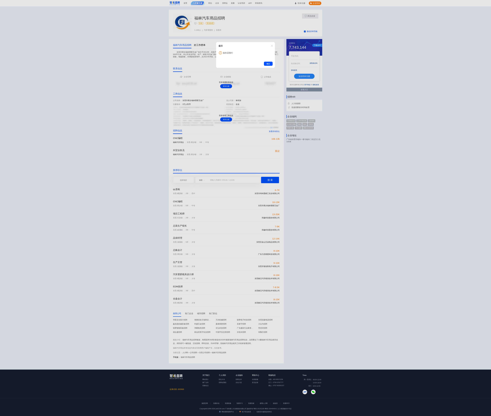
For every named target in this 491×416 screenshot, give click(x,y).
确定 (268, 64)
